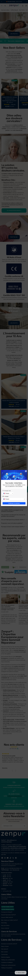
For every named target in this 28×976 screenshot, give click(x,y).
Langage (6, 496)
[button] (8, 493)
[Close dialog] (26, 471)
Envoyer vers (7, 490)
